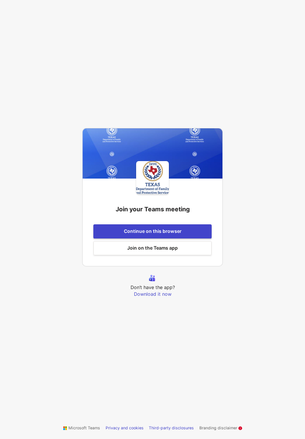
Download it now (152, 294)
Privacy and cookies (125, 428)
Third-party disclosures (171, 428)
